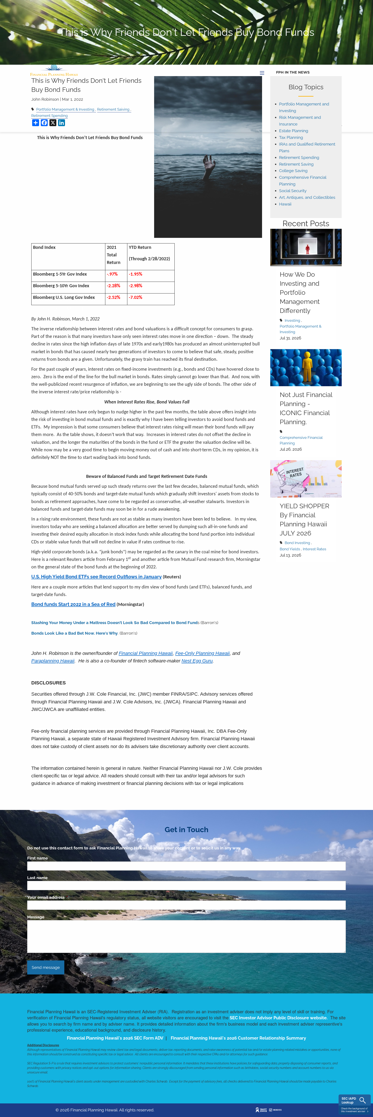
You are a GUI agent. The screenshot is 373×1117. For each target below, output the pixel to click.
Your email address (66, 897)
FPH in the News (293, 72)
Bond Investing (297, 543)
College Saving (293, 170)
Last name (37, 877)
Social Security (293, 190)
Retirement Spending (299, 157)
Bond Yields (290, 549)
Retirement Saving (296, 164)
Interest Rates (314, 549)
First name (37, 858)
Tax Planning (291, 137)
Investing (292, 320)
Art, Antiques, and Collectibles (307, 197)
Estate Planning (293, 130)
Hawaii (285, 204)
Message (35, 917)
